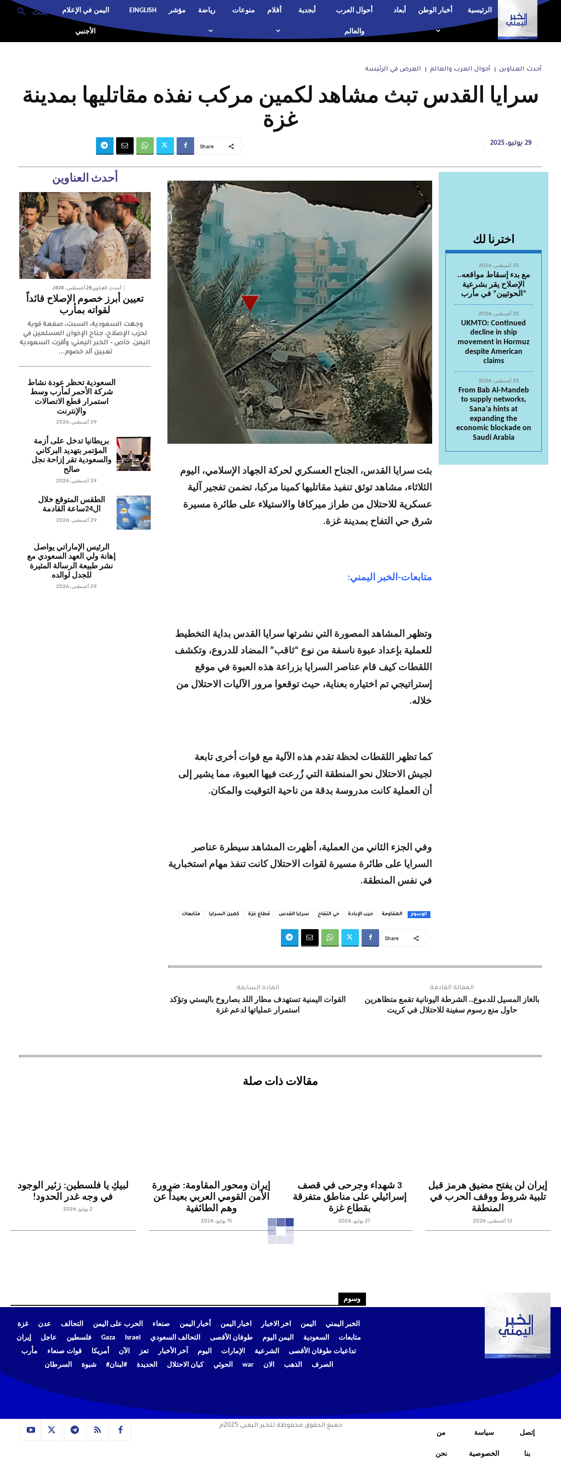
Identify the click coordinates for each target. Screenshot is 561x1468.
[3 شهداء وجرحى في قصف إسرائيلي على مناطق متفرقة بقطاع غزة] (349, 1133)
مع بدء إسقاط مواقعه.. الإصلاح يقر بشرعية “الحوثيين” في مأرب (493, 284)
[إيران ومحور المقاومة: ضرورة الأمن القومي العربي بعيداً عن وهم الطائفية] (211, 1133)
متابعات (191, 914)
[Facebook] (185, 146)
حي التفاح (328, 914)
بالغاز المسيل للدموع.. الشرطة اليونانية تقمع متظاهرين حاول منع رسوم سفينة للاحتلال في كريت (452, 1005)
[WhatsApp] (145, 146)
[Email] (125, 146)
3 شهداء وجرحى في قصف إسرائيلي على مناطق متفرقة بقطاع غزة (350, 1197)
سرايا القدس (294, 914)
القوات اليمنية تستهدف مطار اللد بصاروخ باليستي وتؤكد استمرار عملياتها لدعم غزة (258, 1005)
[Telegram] (105, 146)
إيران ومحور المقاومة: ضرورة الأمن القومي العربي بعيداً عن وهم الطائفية (211, 1197)
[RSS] (97, 1430)
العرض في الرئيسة (393, 69)
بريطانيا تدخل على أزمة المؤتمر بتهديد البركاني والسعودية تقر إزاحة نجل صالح (72, 455)
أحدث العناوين (520, 69)
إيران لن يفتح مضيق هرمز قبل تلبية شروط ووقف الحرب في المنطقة (487, 1197)
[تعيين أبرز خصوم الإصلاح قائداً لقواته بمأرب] (85, 235)
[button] (29, 11)
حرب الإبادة (360, 914)
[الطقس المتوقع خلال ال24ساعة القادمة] (134, 512)
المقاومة (392, 914)
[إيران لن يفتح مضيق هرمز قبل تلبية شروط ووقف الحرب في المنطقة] (488, 1133)
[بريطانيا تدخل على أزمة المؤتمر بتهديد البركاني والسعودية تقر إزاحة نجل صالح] (134, 454)
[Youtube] (30, 1430)
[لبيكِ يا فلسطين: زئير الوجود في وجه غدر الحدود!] (73, 1133)
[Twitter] (165, 146)
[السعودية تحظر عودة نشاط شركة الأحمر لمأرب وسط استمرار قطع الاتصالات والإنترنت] (134, 395)
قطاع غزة (259, 914)
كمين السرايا (224, 914)
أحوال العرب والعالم (460, 69)
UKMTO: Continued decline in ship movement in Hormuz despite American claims (493, 342)
